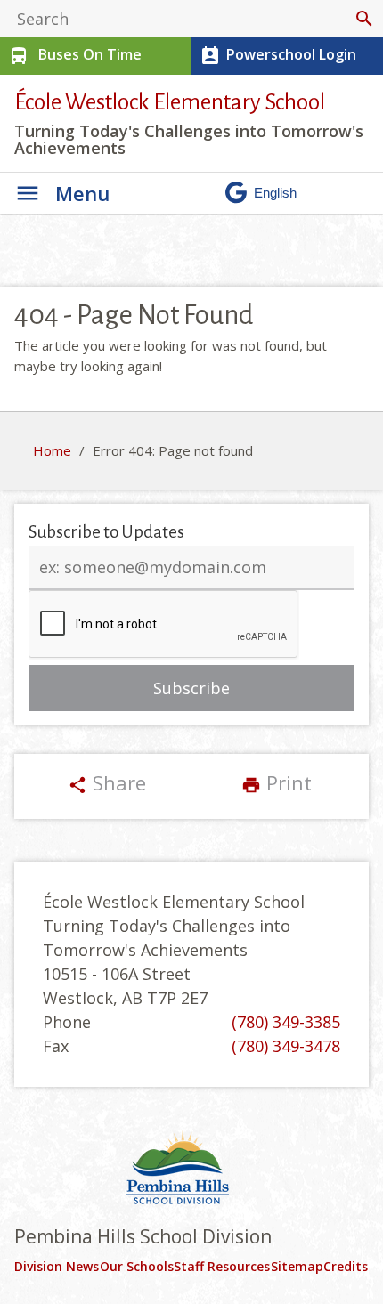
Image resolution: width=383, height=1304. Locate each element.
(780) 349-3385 (286, 1022)
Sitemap (297, 1266)
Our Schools (137, 1266)
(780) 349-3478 (286, 1046)
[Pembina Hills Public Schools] (191, 1170)
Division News (56, 1266)
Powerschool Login (278, 56)
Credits (345, 1266)
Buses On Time (75, 56)
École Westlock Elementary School (169, 102)
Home (52, 450)
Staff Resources (222, 1266)
